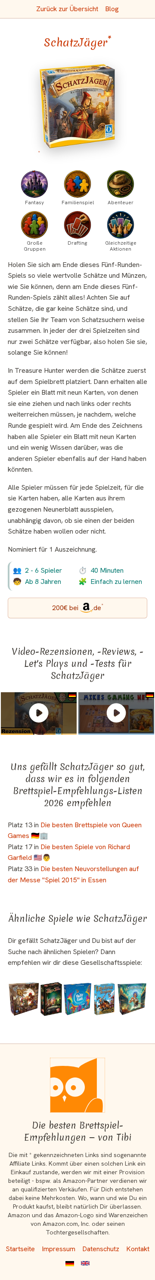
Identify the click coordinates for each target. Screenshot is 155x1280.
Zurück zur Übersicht (67, 8)
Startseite (20, 1248)
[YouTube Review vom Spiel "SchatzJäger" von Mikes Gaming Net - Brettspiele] (116, 713)
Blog (112, 8)
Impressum (58, 1248)
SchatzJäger (78, 42)
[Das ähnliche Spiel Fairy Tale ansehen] (51, 999)
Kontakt (137, 1248)
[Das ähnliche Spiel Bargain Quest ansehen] (24, 999)
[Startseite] (77, 1085)
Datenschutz (100, 1248)
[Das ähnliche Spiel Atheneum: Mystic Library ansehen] (132, 999)
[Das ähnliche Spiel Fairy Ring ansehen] (77, 999)
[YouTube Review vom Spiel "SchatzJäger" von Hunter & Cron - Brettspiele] (39, 713)
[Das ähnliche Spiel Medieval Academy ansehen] (104, 999)
